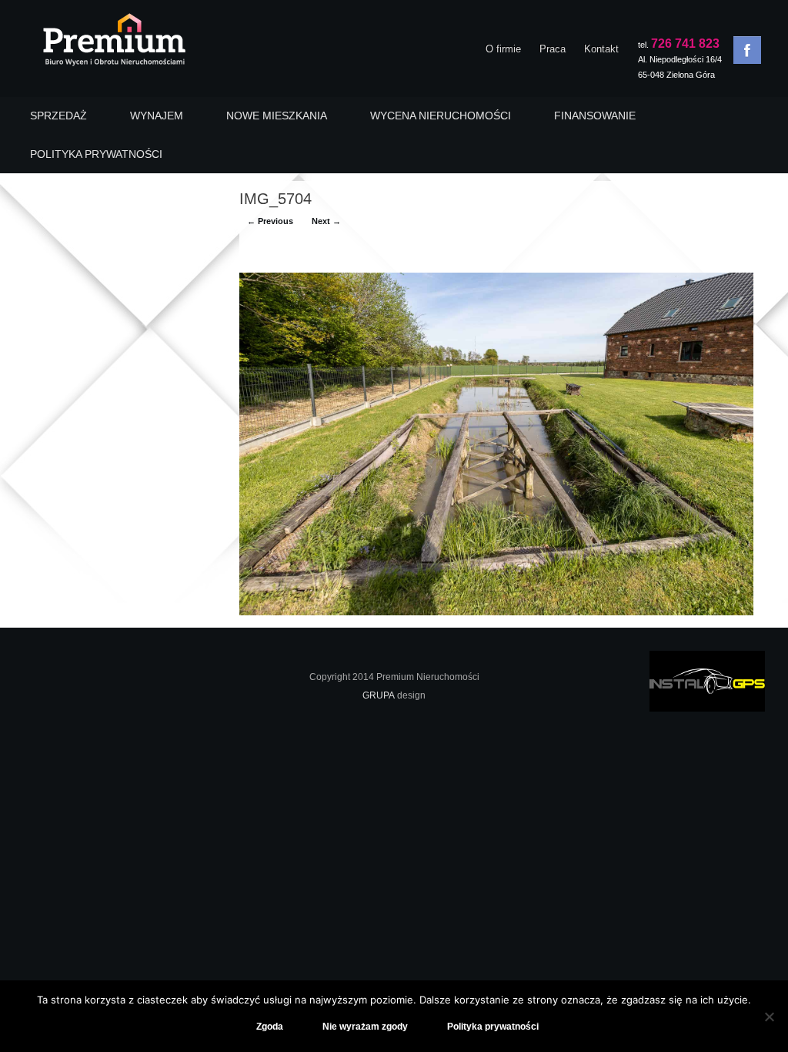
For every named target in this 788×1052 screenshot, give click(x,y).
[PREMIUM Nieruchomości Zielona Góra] (113, 43)
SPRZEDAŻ (58, 115)
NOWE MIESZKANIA (276, 115)
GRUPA (378, 695)
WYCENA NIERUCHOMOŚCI (440, 115)
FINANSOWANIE (595, 115)
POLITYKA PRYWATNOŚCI (96, 154)
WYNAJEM (156, 115)
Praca (552, 49)
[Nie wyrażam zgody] (768, 1016)
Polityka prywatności (493, 1026)
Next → (326, 221)
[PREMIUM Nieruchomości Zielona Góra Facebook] (747, 50)
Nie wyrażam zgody (365, 1026)
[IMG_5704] (496, 612)
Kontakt (601, 49)
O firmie (503, 49)
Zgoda (269, 1026)
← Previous (270, 221)
